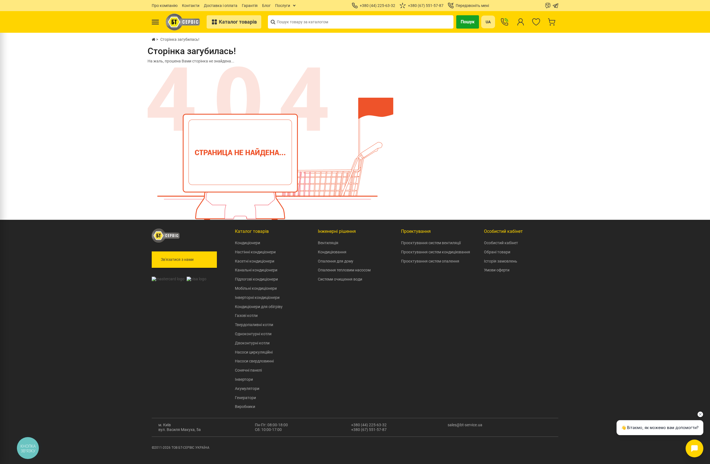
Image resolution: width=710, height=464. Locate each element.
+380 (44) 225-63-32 (369, 425)
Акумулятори (247, 388)
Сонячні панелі (248, 370)
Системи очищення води (340, 279)
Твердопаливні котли (254, 324)
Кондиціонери (247, 243)
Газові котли (246, 315)
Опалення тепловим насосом (344, 270)
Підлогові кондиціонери (256, 279)
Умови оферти (496, 270)
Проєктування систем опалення (430, 261)
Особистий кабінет (501, 243)
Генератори (245, 397)
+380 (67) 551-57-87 (369, 429)
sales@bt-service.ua (465, 425)
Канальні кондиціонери (256, 270)
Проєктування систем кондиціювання (435, 252)
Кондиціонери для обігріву (259, 306)
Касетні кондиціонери (254, 261)
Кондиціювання (332, 252)
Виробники (245, 406)
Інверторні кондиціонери (257, 297)
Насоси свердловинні (254, 361)
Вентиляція (328, 243)
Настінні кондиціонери (255, 252)
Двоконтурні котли (252, 343)
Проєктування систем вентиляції (431, 243)
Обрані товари (497, 252)
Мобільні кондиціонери (256, 288)
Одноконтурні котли (253, 334)
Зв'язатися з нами (177, 259)
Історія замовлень (500, 261)
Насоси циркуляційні (254, 352)
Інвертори (244, 379)
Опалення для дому (335, 261)
